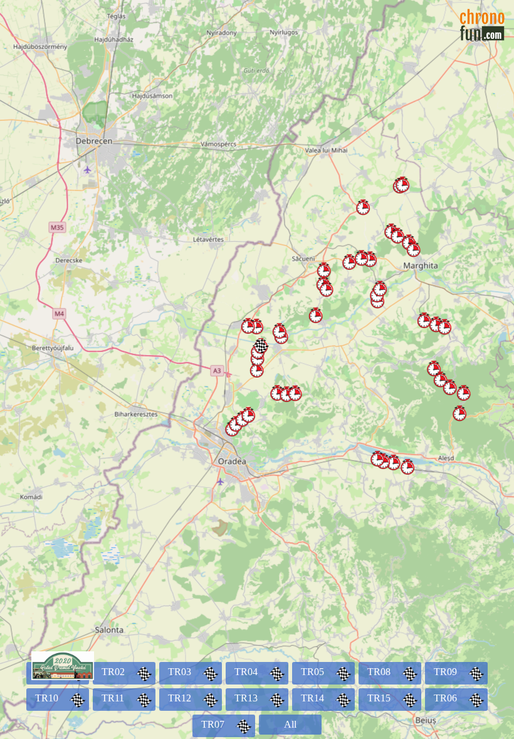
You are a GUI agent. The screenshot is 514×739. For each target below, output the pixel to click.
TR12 (179, 698)
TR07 (212, 724)
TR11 (113, 698)
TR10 (46, 698)
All (290, 724)
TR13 (246, 698)
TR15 (379, 698)
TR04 (246, 671)
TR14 (312, 698)
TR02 (113, 671)
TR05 (312, 671)
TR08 (379, 671)
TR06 (445, 698)
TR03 (179, 671)
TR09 (445, 671)
